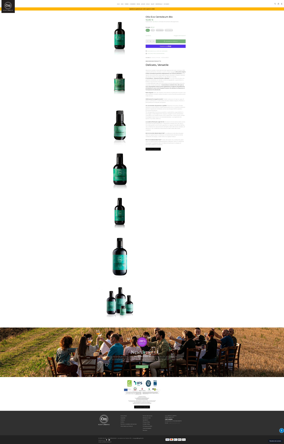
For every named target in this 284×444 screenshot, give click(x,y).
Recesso (145, 430)
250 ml (147, 30)
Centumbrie (124, 415)
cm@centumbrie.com (174, 423)
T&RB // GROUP (107, 442)
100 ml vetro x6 (169, 30)
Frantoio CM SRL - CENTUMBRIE (160, 57)
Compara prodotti (147, 426)
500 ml (153, 30)
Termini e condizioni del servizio (129, 424)
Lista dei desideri (147, 428)
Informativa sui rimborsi (127, 426)
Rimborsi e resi (147, 418)
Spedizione (156, 21)
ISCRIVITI (142, 366)
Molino (122, 422)
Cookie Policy (146, 424)
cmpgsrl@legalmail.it (138, 438)
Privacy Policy (146, 422)
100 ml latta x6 (159, 30)
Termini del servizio (147, 415)
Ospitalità (123, 418)
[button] (281, 430)
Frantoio (123, 420)
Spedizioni (148, 35)
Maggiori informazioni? (180, 35)
